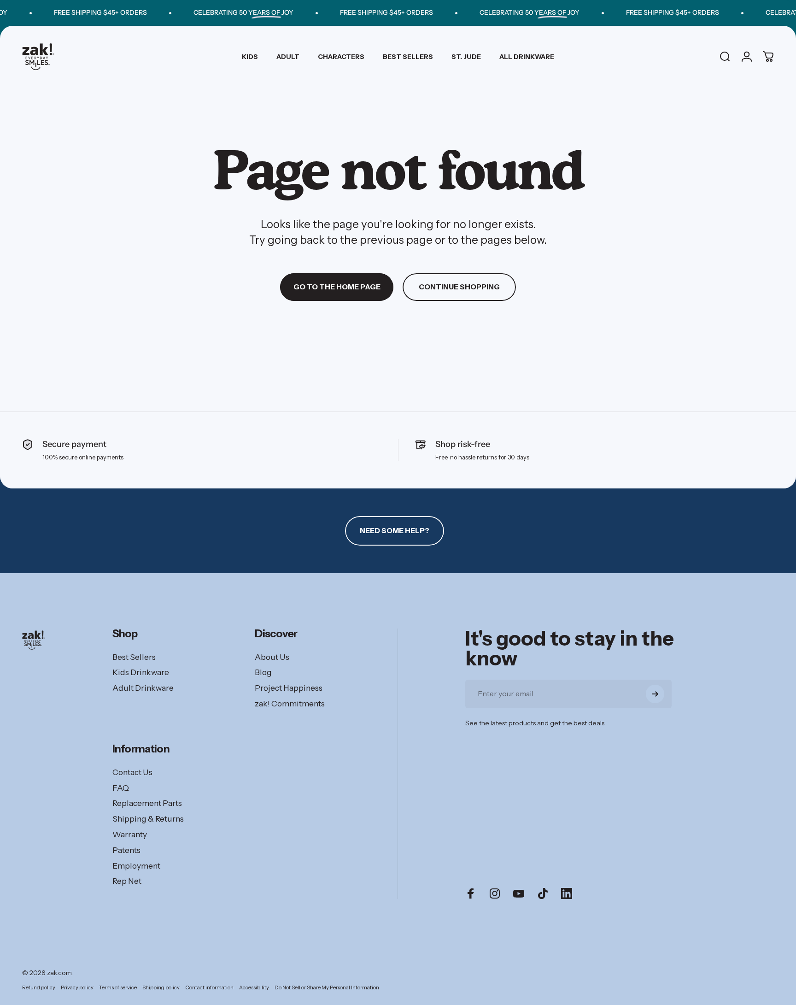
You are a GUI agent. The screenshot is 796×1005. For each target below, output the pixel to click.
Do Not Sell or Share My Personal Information (327, 987)
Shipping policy (161, 987)
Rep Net (126, 881)
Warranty (129, 834)
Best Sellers (134, 657)
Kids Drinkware (140, 672)
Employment (136, 865)
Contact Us (132, 772)
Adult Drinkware (143, 688)
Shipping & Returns (148, 818)
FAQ (120, 788)
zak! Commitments (290, 703)
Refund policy (38, 987)
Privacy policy (77, 987)
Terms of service (118, 987)
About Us (272, 657)
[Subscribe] (655, 694)
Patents (126, 850)
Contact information (209, 987)
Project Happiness (288, 688)
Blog (263, 672)
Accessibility (254, 987)
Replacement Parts (147, 803)
